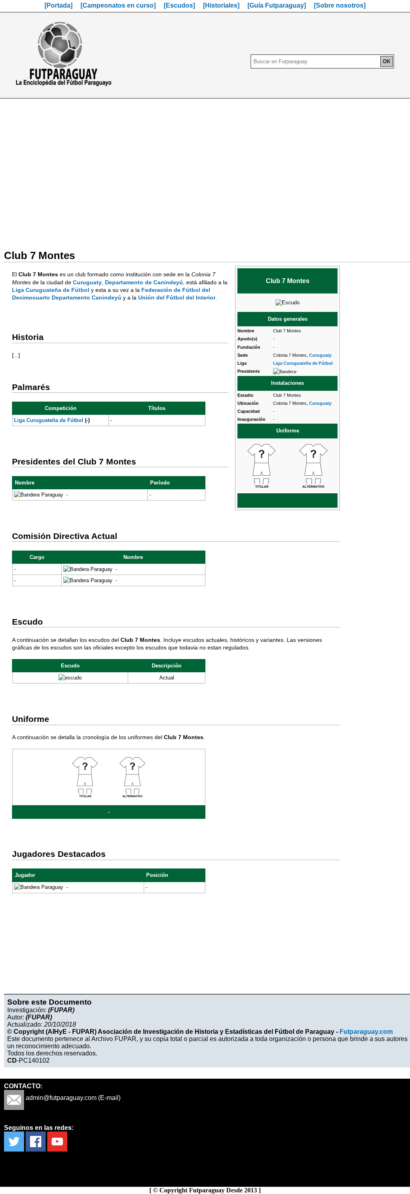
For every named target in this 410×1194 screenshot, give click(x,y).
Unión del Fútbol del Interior (176, 297)
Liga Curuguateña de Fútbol (303, 363)
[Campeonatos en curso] (118, 5)
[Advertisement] (205, 169)
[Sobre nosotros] (340, 5)
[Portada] (58, 5)
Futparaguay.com (366, 1031)
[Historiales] (221, 5)
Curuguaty (320, 355)
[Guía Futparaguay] (276, 5)
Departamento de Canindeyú (144, 282)
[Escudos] (179, 5)
